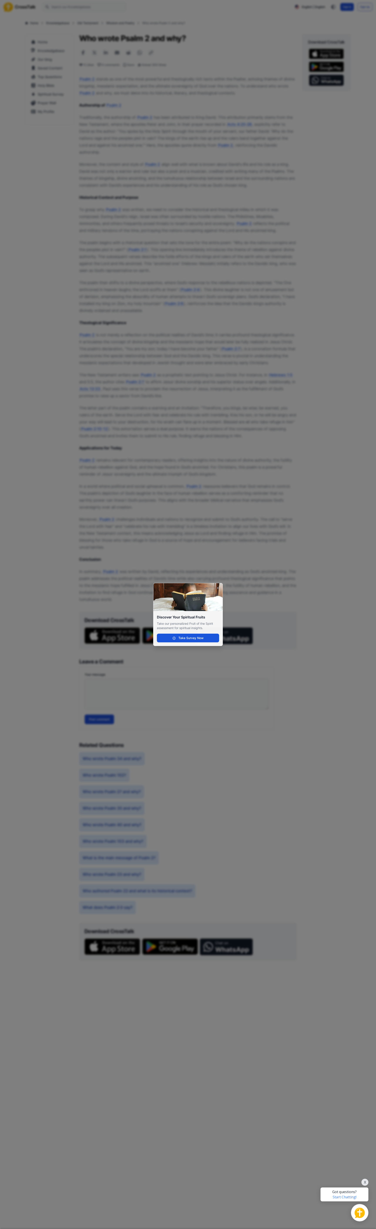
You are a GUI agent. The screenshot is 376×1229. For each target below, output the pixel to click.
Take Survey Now (191, 638)
